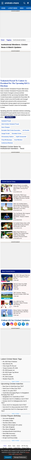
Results (5, 448)
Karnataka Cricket (16, 133)
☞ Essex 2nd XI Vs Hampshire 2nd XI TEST (13, 405)
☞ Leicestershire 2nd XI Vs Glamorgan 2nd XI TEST (14, 409)
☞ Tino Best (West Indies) (8, 422)
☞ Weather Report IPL (7, 379)
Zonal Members (18, 139)
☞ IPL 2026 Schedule (7, 376)
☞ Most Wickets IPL (7, 363)
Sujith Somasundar (21, 136)
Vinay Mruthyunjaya (6, 139)
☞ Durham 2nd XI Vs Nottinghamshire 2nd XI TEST (14, 401)
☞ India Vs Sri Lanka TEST (9, 390)
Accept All (8, 457)
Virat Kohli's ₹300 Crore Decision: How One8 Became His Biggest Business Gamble (21, 196)
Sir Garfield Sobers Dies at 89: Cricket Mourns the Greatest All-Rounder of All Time (21, 224)
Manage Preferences (20, 457)
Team (13, 445)
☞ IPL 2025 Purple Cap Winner (10, 372)
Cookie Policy (17, 448)
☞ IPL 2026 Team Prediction (9, 361)
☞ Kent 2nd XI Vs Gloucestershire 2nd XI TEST (14, 407)
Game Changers (5, 127)
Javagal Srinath (5, 133)
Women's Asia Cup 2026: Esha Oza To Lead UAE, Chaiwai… (20, 285)
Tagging (8, 40)
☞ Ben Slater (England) (7, 427)
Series (18, 445)
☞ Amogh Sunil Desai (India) (9, 438)
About (9, 445)
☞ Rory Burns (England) (8, 429)
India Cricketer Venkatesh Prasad (10, 124)
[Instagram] (11, 324)
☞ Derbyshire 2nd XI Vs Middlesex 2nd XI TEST (15, 399)
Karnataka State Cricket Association (10, 130)
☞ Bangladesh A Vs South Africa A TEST (12, 396)
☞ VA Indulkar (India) (7, 420)
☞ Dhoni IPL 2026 (6, 374)
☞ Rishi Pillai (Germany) (8, 433)
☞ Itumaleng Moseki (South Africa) (11, 431)
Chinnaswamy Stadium (7, 136)
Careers (10, 448)
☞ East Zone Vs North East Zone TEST (12, 386)
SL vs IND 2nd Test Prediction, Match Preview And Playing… (20, 303)
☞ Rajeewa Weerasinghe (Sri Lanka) (11, 425)
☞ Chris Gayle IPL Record (8, 366)
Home (3, 8)
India (22, 8)
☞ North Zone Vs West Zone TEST (11, 388)
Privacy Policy (25, 448)
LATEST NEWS (12, 8)
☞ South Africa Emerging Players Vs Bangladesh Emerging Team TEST (15, 393)
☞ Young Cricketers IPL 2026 (9, 368)
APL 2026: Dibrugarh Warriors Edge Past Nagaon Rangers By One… (21, 276)
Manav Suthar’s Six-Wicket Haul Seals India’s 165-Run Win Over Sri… (20, 311)
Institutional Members (7, 143)
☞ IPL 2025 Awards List (8, 370)
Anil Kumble (26, 130)
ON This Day (25, 445)
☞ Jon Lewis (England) (7, 418)
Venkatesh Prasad (6, 121)
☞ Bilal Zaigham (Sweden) (8, 435)
